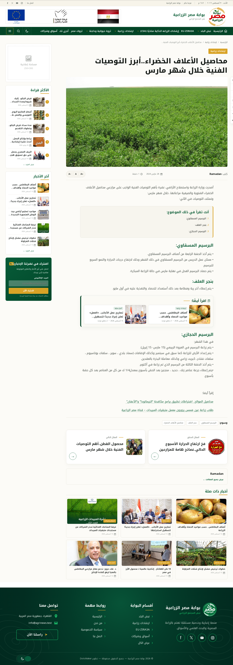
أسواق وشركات (48, 31)
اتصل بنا (30, 3)
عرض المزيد (28, 164)
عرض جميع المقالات (213, 479)
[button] (21, 658)
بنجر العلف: (200, 225)
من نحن (98, 623)
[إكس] (12, 3)
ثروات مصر (76, 31)
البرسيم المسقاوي (208, 423)
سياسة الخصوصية (91, 629)
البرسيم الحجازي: (197, 231)
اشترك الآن (28, 291)
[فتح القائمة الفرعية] (198, 31)
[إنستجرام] (22, 3)
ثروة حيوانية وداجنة (100, 31)
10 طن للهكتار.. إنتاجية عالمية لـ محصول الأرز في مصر (148, 570)
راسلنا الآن (37, 634)
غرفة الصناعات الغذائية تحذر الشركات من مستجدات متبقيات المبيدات (95, 528)
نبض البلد (206, 31)
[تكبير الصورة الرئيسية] (146, 122)
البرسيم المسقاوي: (196, 218)
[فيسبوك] (8, 3)
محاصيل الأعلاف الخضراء (173, 423)
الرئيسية (223, 42)
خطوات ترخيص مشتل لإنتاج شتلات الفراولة (203, 569)
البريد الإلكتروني (41, 277)
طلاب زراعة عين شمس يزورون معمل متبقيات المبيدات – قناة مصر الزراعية (167, 410)
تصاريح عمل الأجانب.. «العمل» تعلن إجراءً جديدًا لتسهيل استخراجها (147, 528)
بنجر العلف (192, 423)
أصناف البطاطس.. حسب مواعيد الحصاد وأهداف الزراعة (201, 528)
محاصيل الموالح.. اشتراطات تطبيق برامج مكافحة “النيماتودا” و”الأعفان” (169, 401)
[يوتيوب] (17, 3)
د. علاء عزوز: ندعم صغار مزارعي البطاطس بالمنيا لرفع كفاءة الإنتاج (95, 570)
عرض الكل (144, 642)
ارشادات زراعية (125, 31)
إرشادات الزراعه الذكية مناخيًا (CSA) (159, 31)
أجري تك (63, 31)
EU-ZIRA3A (187, 31)
